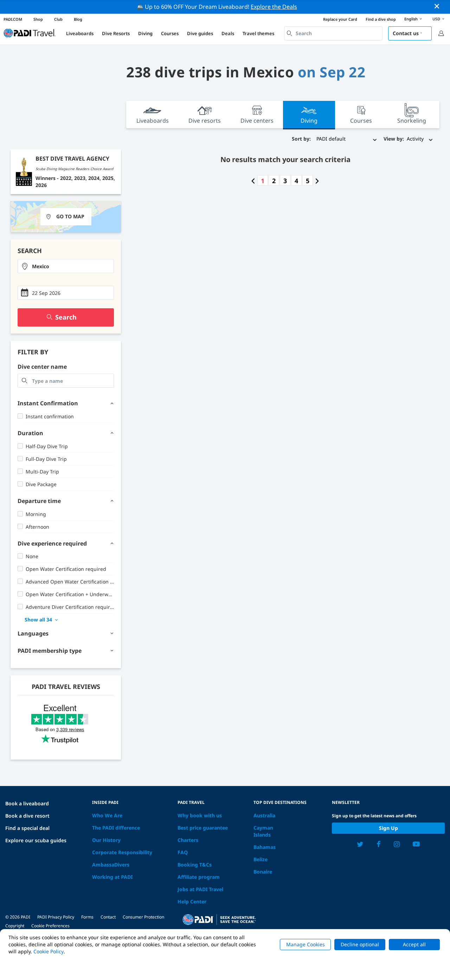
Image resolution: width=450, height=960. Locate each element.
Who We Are (107, 815)
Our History (106, 840)
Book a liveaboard (27, 803)
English (411, 18)
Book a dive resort (27, 815)
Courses (170, 33)
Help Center (192, 901)
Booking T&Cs (195, 864)
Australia (264, 815)
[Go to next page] (317, 180)
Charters (188, 840)
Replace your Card (340, 19)
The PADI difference (116, 827)
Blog (78, 19)
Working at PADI (112, 877)
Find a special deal (27, 828)
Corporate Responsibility (122, 852)
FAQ (183, 852)
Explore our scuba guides (35, 840)
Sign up (388, 828)
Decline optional (360, 944)
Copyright (14, 926)
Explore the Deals (274, 7)
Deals (227, 33)
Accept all (414, 944)
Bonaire (262, 871)
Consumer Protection (143, 917)
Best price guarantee (203, 827)
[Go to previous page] (253, 180)
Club (58, 19)
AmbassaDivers (110, 864)
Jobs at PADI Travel (200, 889)
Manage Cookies (305, 944)
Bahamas (264, 847)
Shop (38, 19)
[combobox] (333, 33)
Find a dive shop (381, 19)
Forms (87, 917)
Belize (260, 859)
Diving (145, 33)
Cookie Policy (48, 951)
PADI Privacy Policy (55, 917)
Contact (108, 917)
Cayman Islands (263, 831)
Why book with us (200, 815)
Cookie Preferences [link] (50, 926)
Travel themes (258, 33)
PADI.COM (13, 19)
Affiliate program (199, 877)
